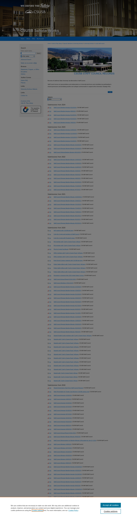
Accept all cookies (111, 505)
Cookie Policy (73, 510)
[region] (68, 508)
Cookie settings (37, 510)
